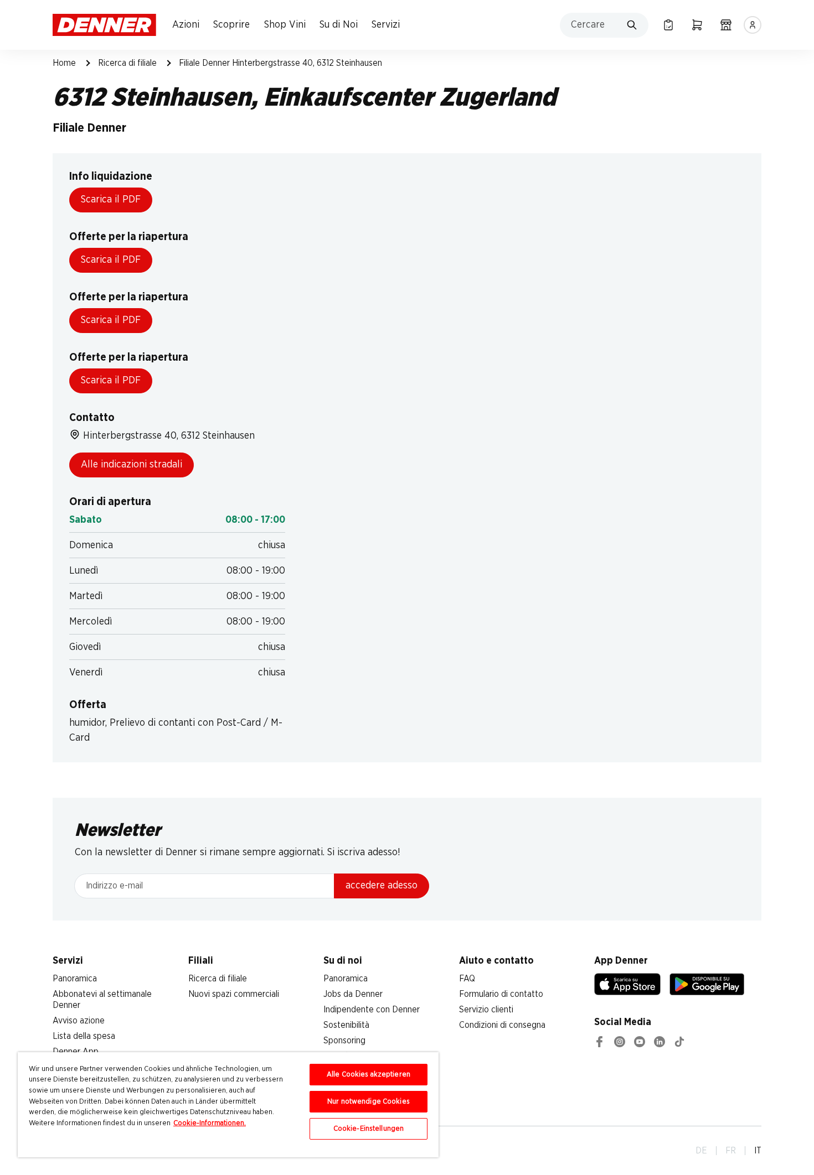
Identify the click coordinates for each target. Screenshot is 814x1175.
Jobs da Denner (353, 994)
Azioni (185, 25)
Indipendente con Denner (371, 1009)
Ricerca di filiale (127, 63)
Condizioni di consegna (502, 1025)
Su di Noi (339, 25)
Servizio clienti (486, 1009)
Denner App (76, 1051)
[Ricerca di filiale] (726, 25)
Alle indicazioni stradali (131, 465)
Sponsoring (344, 1040)
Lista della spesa (84, 1036)
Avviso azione (79, 1020)
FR (730, 1150)
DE (701, 1150)
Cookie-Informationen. (209, 1123)
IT (757, 1150)
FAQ (467, 978)
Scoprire (231, 25)
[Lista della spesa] (668, 25)
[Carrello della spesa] (697, 25)
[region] (228, 1104)
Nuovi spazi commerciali (233, 994)
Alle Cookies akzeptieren (368, 1074)
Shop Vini (285, 25)
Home (64, 63)
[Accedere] (752, 25)
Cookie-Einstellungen (368, 1128)
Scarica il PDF (111, 200)
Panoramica (75, 978)
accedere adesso (382, 886)
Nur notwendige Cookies (368, 1101)
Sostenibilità (346, 1025)
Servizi (386, 25)
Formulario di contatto (501, 994)
